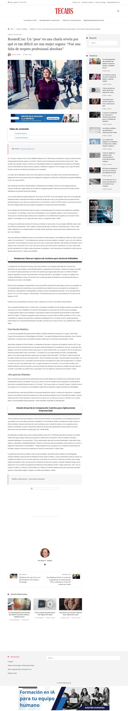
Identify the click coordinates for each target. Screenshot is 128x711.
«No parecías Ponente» (21, 137)
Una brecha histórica (21, 133)
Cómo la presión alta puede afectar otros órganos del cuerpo (108, 90)
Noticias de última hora (27, 148)
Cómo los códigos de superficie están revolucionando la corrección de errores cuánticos (108, 157)
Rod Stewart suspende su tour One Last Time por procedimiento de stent (109, 170)
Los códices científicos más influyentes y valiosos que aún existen (109, 130)
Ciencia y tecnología (15, 34)
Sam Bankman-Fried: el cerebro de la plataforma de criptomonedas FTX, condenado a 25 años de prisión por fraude (59, 579)
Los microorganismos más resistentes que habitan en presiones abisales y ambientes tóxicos (108, 64)
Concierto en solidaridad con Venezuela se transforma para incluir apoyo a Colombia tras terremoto (109, 117)
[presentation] (10, 621)
